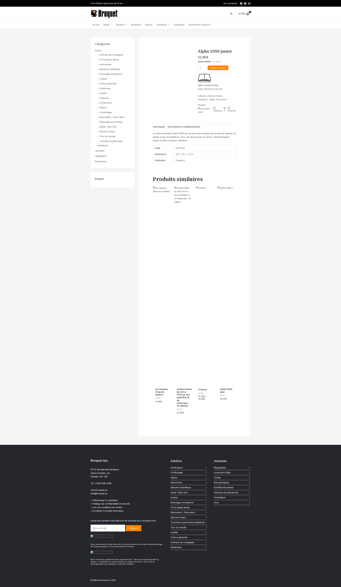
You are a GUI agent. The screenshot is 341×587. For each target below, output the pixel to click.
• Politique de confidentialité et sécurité (110, 503)
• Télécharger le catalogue (104, 500)
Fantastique (219, 497)
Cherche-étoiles (215, 96)
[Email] (249, 3)
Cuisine (103, 78)
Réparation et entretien (111, 122)
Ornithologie (106, 112)
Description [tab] (159, 126)
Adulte (106, 24)
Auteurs (148, 24)
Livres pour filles (222, 472)
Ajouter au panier (218, 67)
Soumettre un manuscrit (199, 24)
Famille (103, 93)
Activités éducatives (224, 487)
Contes (217, 477)
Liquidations (179, 24)
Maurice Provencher (214, 89)
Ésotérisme (105, 88)
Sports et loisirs (107, 131)
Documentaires (221, 482)
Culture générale (108, 83)
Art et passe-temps (109, 59)
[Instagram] (245, 3)
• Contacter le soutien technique (107, 510)
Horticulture (106, 102)
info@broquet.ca (99, 493)
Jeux (216, 502)
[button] (231, 13)
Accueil (96, 24)
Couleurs (180, 160)
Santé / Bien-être (108, 126)
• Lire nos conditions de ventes (106, 507)
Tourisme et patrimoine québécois (187, 522)
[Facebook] (241, 3)
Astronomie (105, 64)
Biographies (220, 467)
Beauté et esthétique (110, 69)
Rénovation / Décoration (112, 117)
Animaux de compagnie (111, 54)
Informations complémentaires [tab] (184, 126)
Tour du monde (107, 136)
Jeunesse (120, 24)
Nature (103, 107)
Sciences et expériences (226, 492)
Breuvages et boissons (111, 74)
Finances (104, 98)
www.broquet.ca (99, 490)
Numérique (136, 24)
